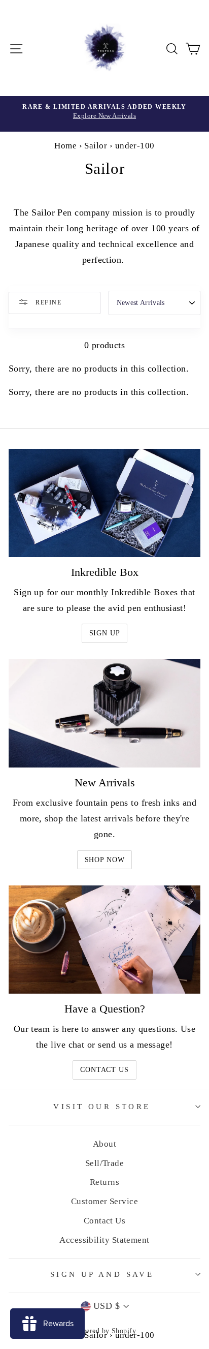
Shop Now (105, 860)
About (104, 1144)
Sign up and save (102, 1274)
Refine (47, 301)
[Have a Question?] (104, 939)
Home (65, 145)
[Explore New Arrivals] (104, 114)
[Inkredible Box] (104, 503)
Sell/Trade (104, 1163)
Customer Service (104, 1201)
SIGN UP (104, 633)
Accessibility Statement (104, 1240)
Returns (104, 1182)
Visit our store (101, 1106)
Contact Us (104, 1070)
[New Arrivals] (104, 713)
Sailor (95, 145)
